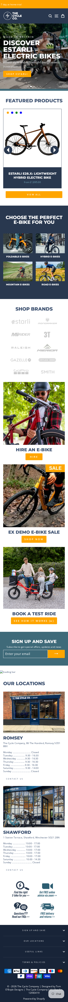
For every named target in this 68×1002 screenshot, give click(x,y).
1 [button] (28, 87)
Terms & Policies (34, 962)
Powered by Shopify (34, 998)
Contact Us (14, 778)
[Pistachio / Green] (16, 112)
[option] (34, 56)
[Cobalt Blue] (20, 112)
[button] (54, 150)
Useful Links (34, 951)
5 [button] (41, 87)
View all (34, 194)
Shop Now (33, 539)
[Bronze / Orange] (7, 112)
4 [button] (38, 87)
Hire (34, 456)
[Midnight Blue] (12, 112)
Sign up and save (34, 930)
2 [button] (31, 87)
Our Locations (34, 941)
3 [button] (35, 87)
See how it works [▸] (34, 621)
